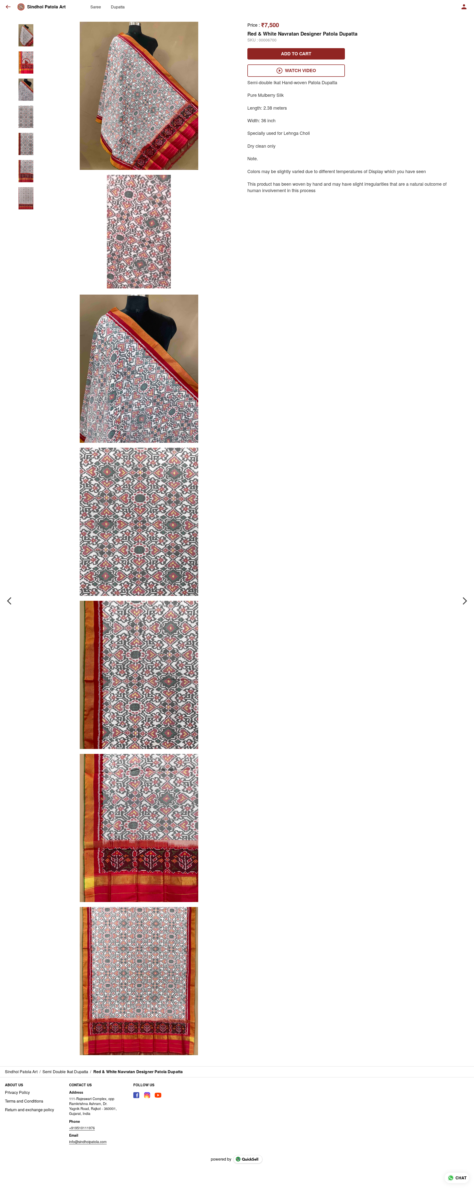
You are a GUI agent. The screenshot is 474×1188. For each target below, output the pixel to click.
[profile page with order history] (464, 7)
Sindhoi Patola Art (46, 6)
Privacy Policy (17, 1092)
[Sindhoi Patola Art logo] (21, 7)
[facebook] (136, 1095)
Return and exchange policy (29, 1109)
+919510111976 (82, 1127)
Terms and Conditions (24, 1101)
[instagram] (147, 1095)
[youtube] (158, 1095)
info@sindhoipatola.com (88, 1141)
